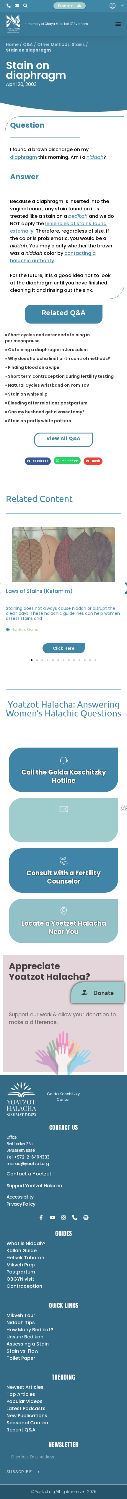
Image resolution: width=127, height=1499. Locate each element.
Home (12, 44)
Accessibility (20, 1197)
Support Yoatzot (25, 1185)
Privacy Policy (20, 1204)
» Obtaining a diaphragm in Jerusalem (46, 350)
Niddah (18, 629)
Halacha (53, 1185)
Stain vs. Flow (23, 1351)
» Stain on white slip (26, 394)
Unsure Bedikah (24, 1336)
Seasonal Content (28, 1422)
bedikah (77, 216)
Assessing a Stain (27, 1343)
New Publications (26, 1415)
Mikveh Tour (20, 1315)
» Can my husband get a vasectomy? (44, 412)
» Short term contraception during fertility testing (59, 376)
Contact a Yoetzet (29, 1173)
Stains (78, 44)
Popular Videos (24, 1401)
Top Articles (20, 1394)
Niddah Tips (20, 1322)
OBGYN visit (20, 1279)
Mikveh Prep (20, 1264)
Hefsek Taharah (25, 1257)
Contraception (24, 1286)
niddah (95, 157)
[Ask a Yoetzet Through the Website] (63, 820)
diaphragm (23, 157)
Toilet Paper (20, 1358)
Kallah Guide (21, 1250)
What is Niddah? (25, 1243)
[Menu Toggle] (118, 24)
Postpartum (20, 1271)
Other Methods (53, 44)
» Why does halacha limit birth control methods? (57, 358)
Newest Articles (24, 1387)
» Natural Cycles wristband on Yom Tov (47, 385)
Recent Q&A (20, 1429)
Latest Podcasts (25, 1408)
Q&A (28, 44)
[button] (38, 461)
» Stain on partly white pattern (38, 421)
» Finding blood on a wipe (32, 367)
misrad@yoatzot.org (27, 1164)
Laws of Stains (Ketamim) (39, 591)
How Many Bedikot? (29, 1329)
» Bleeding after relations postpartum (46, 403)
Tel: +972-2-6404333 (28, 1157)
